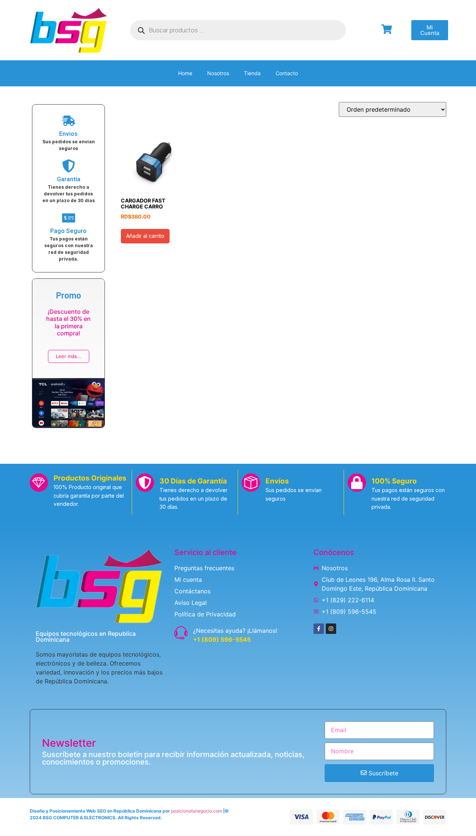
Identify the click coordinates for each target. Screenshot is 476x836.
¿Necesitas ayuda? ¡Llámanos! (235, 630)
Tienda (252, 73)
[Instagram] (331, 628)
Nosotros (218, 73)
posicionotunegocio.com (196, 811)
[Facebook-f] (318, 628)
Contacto (287, 73)
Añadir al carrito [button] (145, 236)
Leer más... (68, 356)
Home (185, 73)
